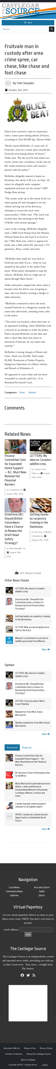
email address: (11, 929)
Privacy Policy (46, 1048)
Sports (42, 895)
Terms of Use (30, 1048)
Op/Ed (42, 891)
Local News (14, 887)
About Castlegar (28, 1059)
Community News (14, 891)
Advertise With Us (11, 1048)
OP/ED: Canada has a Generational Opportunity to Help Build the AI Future (31, 817)
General (32, 392)
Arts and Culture (42, 887)
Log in (45, 1065)
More (44, 649)
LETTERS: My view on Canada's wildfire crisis (40, 460)
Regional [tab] (26, 747)
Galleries (14, 895)
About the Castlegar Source (38, 1054)
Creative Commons (13, 1054)
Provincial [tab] (12, 747)
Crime (22, 392)
